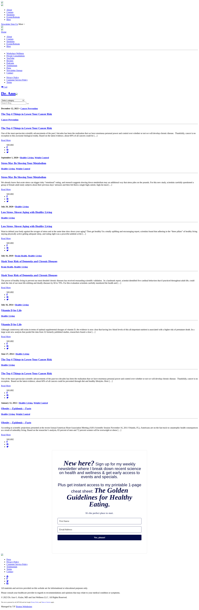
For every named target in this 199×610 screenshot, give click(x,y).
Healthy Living (27, 157)
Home (3, 32)
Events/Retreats (13, 17)
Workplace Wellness (15, 53)
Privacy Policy (12, 77)
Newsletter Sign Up (9, 24)
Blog (8, 19)
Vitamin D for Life (11, 310)
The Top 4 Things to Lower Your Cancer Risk (26, 114)
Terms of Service (46, 602)
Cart (5, 87)
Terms (9, 82)
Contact (9, 73)
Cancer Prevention (29, 108)
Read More (6, 140)
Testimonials (11, 65)
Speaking (10, 15)
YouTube (10, 58)
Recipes (9, 61)
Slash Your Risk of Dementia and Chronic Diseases (29, 261)
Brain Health (21, 256)
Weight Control (42, 157)
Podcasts (10, 63)
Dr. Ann (8, 93)
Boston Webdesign (24, 606)
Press (8, 68)
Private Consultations (15, 56)
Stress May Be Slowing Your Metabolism (23, 163)
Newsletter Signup (14, 70)
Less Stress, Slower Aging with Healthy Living (26, 212)
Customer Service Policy (17, 80)
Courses (9, 12)
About (9, 10)
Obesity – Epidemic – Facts (16, 408)
